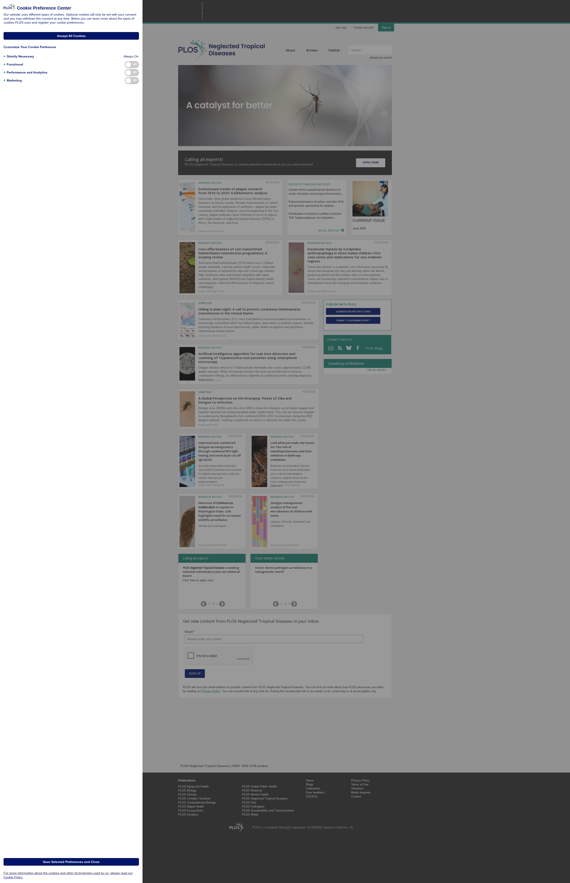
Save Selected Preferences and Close (71, 862)
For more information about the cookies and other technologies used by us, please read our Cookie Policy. (68, 875)
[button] (19, 56)
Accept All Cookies (71, 36)
